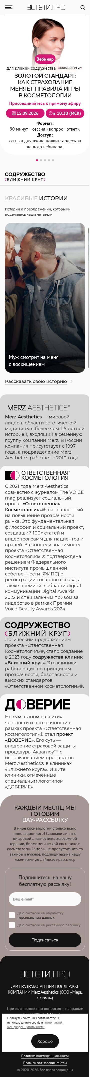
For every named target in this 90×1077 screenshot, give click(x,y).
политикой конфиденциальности (34, 1024)
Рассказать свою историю (36, 381)
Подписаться (45, 940)
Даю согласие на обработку (41, 915)
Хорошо (45, 1041)
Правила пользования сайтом (45, 1063)
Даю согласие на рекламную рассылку (49, 925)
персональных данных (36, 917)
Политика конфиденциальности (45, 1056)
